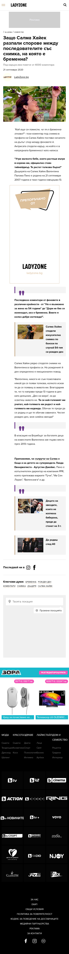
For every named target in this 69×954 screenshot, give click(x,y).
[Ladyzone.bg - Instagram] (28, 567)
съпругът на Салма (46, 458)
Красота (18, 735)
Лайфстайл (44, 735)
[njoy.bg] (56, 854)
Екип (34, 904)
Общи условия (35, 909)
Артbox (40, 757)
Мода (5, 735)
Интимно (28, 757)
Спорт (27, 747)
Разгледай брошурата (53, 672)
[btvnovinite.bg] (12, 817)
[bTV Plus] (34, 817)
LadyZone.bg (21, 77)
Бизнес (40, 752)
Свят (39, 747)
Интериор (57, 757)
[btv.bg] (12, 780)
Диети (27, 743)
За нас (34, 899)
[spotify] (43, 941)
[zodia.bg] (56, 836)
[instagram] (35, 941)
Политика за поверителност (34, 914)
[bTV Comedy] (34, 780)
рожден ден (44, 582)
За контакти (34, 933)
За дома (8, 32)
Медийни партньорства (34, 923)
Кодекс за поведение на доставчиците (34, 919)
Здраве (28, 735)
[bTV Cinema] (56, 780)
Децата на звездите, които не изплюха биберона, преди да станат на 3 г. (53, 513)
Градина (56, 752)
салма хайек (45, 586)
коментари (9, 586)
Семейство (19, 32)
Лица (39, 743)
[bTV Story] (34, 799)
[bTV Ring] (56, 799)
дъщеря (31, 586)
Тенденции (7, 747)
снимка (21, 586)
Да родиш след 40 (52, 542)
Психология (30, 752)
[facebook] (26, 941)
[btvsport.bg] (12, 836)
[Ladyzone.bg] (19, 5)
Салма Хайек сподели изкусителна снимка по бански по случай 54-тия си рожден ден (54, 339)
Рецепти (56, 747)
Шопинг (6, 757)
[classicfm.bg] (12, 873)
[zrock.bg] (56, 873)
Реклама (35, 928)
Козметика (18, 747)
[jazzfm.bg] (34, 873)
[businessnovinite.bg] (34, 836)
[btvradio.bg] (34, 854)
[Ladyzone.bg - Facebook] (34, 574)
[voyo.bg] (56, 817)
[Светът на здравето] (12, 854)
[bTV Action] (12, 799)
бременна (31, 582)
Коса (15, 752)
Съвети (5, 743)
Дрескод (6, 752)
